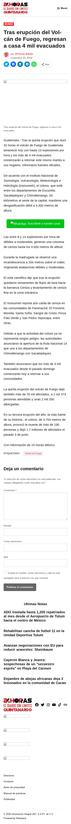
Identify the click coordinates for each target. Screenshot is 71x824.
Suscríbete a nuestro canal (44, 223)
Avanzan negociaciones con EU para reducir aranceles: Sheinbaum (33, 647)
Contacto (8, 781)
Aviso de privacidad (14, 787)
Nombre (7, 526)
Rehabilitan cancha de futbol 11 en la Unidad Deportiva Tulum (34, 633)
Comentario (10, 490)
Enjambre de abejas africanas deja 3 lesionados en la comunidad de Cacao (35, 681)
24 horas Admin (24, 53)
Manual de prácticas (15, 793)
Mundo (9, 24)
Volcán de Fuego (33, 453)
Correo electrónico (13, 541)
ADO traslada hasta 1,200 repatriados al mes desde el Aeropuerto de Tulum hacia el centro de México (34, 616)
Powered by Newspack (15, 818)
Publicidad (9, 799)
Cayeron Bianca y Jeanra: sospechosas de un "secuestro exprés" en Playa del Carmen (29, 664)
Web (6, 557)
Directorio (9, 775)
